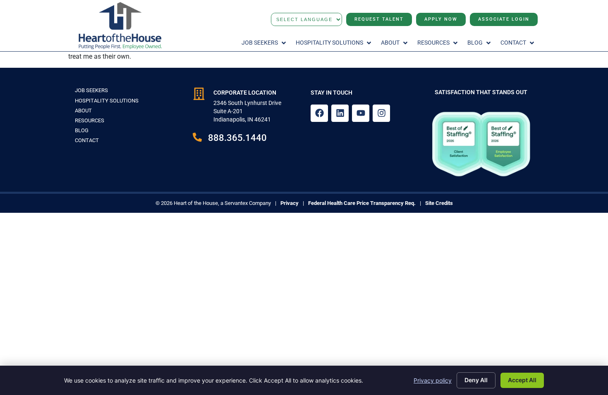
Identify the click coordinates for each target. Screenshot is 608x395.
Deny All (476, 379)
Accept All (522, 379)
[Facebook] (319, 113)
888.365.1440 (237, 137)
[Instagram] (381, 113)
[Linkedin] (340, 113)
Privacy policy (433, 380)
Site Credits (439, 203)
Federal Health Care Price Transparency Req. (362, 203)
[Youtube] (360, 113)
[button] (264, 43)
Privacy (289, 203)
